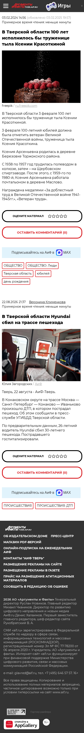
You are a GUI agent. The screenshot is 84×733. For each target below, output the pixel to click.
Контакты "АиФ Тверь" (23, 558)
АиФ (38, 384)
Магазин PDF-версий (22, 542)
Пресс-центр (62, 536)
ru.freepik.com (26, 106)
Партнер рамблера (40, 712)
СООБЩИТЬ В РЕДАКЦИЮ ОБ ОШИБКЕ (35, 586)
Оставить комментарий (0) (42, 232)
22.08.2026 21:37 (14, 302)
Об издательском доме (25, 536)
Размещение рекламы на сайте (32, 564)
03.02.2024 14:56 (14, 18)
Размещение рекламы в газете (31, 570)
